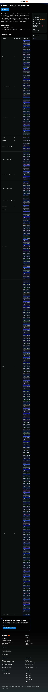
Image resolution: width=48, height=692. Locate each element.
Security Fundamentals (7, 667)
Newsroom (27, 640)
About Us (27, 637)
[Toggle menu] (46, 1)
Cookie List (29, 686)
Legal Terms (8, 686)
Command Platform (6, 640)
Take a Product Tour (6, 651)
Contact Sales (5, 654)
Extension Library (29, 664)
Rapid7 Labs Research (7, 664)
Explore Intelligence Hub (9, 627)
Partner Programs (29, 643)
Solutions (4, 644)
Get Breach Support (6, 653)
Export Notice (20, 686)
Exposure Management (7, 642)
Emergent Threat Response (8, 661)
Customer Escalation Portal (31, 667)
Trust (25, 686)
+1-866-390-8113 (6, 673)
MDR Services (5, 643)
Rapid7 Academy (29, 665)
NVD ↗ (34, 38)
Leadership (27, 639)
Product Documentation (30, 663)
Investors (27, 644)
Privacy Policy (14, 686)
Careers (27, 646)
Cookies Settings (5, 688)
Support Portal (28, 661)
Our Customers (28, 641)
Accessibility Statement (36, 686)
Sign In (26, 660)
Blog (3, 660)
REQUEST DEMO (5, 9)
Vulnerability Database (7, 665)
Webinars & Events (6, 663)
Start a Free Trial (6, 650)
